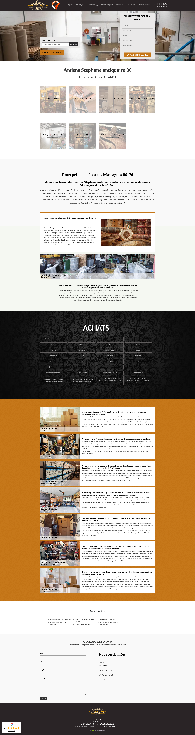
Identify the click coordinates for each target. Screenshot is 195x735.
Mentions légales (111, 726)
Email (41, 662)
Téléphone (43, 670)
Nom (41, 654)
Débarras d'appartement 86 (92, 5)
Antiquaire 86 (69, 5)
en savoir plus (53, 112)
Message (43, 678)
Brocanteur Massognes (107, 619)
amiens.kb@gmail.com (106, 680)
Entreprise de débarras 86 (120, 5)
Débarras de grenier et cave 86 (107, 5)
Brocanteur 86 (131, 5)
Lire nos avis (11, 731)
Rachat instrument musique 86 (144, 5)
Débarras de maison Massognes (60, 619)
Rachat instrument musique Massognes (109, 623)
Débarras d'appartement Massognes (58, 623)
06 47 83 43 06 (162, 6)
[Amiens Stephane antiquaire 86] (40, 5)
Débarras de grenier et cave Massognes (84, 620)
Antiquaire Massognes (82, 624)
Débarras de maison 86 (79, 5)
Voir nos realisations (52, 52)
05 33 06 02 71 (162, 4)
